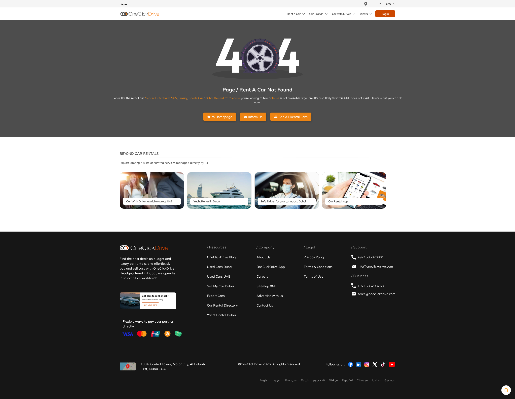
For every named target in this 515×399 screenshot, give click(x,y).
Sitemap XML (266, 286)
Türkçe (333, 380)
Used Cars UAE (218, 276)
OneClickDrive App (270, 267)
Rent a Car (293, 14)
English (264, 380)
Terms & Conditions (318, 267)
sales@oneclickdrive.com (376, 294)
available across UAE (149, 201)
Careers (262, 276)
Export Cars (216, 296)
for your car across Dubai (283, 201)
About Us (263, 257)
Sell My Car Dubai (220, 286)
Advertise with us (269, 296)
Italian (376, 380)
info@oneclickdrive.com (375, 266)
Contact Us (264, 305)
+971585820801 (371, 257)
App (338, 201)
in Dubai (207, 201)
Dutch (305, 380)
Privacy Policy (314, 257)
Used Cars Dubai (220, 267)
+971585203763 (371, 286)
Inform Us (255, 117)
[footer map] (128, 366)
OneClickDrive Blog (221, 257)
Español (347, 380)
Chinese (362, 380)
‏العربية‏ (277, 380)
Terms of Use (313, 276)
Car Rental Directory (222, 305)
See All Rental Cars (293, 117)
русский (319, 380)
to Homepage (222, 117)
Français (291, 380)
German (389, 380)
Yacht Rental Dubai (221, 315)
